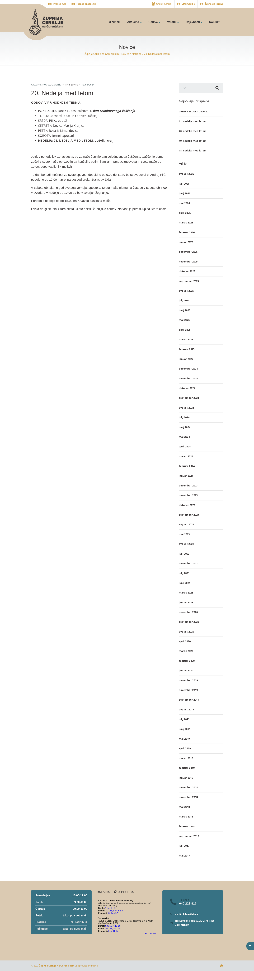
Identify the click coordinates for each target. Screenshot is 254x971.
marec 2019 (186, 758)
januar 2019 (186, 777)
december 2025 (188, 251)
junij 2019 (184, 729)
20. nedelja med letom (192, 131)
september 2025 (189, 281)
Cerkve (153, 22)
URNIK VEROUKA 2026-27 (193, 111)
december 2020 (188, 612)
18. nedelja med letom (192, 150)
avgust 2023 (186, 524)
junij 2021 (184, 583)
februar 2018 (187, 826)
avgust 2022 (186, 544)
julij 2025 (184, 300)
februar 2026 (187, 232)
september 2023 (189, 514)
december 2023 (188, 485)
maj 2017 (184, 855)
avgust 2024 (186, 407)
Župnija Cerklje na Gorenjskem (56, 965)
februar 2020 (187, 660)
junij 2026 (184, 193)
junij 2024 (184, 427)
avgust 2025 (186, 290)
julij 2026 (184, 183)
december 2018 (188, 787)
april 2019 (185, 748)
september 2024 (189, 397)
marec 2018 (186, 816)
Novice (46, 84)
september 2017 (189, 836)
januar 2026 (186, 242)
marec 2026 (186, 222)
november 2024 (188, 378)
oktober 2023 (187, 505)
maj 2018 (184, 807)
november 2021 (188, 563)
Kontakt (214, 22)
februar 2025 (187, 349)
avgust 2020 (186, 631)
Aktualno (133, 22)
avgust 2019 (186, 709)
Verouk (171, 22)
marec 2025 (186, 339)
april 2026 (185, 212)
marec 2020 (186, 651)
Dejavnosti (193, 22)
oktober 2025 (187, 271)
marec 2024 (186, 456)
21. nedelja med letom (192, 121)
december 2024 (188, 368)
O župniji (114, 22)
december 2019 (188, 680)
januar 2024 (186, 475)
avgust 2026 (186, 173)
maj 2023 (184, 534)
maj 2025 (184, 320)
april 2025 (185, 329)
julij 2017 (184, 845)
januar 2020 (186, 670)
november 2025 (188, 261)
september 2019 (189, 699)
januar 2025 (186, 359)
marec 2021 (186, 592)
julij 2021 (184, 573)
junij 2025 (184, 310)
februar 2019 (187, 767)
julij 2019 (184, 719)
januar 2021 (186, 602)
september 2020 (189, 621)
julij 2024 (184, 417)
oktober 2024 (187, 388)
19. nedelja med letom (192, 140)
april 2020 (185, 641)
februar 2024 (187, 466)
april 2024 (185, 446)
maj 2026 (184, 203)
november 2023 (188, 495)
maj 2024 (184, 436)
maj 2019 (184, 738)
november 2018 (188, 797)
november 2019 (188, 690)
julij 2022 (184, 553)
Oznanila (56, 84)
